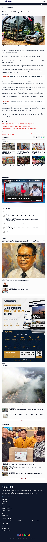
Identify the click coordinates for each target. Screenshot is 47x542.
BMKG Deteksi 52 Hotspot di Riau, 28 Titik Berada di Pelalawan (19, 223)
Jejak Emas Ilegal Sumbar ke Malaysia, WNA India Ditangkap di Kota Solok (25, 473)
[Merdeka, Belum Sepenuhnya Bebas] (5, 285)
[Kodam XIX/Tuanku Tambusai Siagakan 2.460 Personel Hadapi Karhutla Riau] (5, 410)
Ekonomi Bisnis (5, 9)
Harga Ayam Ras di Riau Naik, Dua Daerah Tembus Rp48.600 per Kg (8, 152)
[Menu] (3, 1)
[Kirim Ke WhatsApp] (44, 137)
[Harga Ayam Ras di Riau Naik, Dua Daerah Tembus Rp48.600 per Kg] (8, 146)
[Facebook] (18, 535)
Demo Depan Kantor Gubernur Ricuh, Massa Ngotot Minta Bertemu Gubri (11, 133)
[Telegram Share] (41, 137)
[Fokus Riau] (8, 1)
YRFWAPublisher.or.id (6, 530)
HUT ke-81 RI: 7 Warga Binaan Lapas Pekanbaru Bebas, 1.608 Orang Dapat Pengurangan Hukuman (22, 228)
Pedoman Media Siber (6, 506)
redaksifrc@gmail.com (8, 496)
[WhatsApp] (25, 535)
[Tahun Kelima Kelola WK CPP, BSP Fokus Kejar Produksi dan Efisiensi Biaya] (38, 146)
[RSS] (29, 535)
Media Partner (5, 515)
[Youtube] (23, 535)
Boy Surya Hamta (7, 13)
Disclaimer (4, 513)
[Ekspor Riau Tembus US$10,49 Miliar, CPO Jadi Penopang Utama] (8, 159)
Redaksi (3, 503)
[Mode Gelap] (42, 1)
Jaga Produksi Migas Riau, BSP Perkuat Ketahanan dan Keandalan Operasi (18, 123)
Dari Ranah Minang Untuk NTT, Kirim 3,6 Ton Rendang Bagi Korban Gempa (22, 211)
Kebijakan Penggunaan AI (7, 508)
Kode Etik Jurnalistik (6, 505)
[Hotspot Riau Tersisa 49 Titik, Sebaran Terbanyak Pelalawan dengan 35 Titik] (5, 415)
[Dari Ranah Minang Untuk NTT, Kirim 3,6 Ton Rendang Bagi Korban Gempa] (23, 444)
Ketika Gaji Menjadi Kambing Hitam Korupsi (18, 289)
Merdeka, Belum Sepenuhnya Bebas (17, 283)
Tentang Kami (5, 501)
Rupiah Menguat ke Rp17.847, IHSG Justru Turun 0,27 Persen (38, 165)
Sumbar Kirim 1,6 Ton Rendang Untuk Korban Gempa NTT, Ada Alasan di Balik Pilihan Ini (26, 468)
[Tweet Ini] (37, 137)
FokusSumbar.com (6, 525)
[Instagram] (20, 535)
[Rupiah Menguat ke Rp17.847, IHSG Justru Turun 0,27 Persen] (38, 159)
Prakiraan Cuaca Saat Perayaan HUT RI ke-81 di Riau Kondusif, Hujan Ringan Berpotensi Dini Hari (22, 220)
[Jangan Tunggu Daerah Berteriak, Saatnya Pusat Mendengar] (23, 260)
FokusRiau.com (5, 523)
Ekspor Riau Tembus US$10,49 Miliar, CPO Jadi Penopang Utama (16, 126)
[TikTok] (27, 535)
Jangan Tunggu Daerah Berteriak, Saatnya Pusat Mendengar (15, 280)
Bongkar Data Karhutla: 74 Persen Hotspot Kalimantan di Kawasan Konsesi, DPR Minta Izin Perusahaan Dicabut (22, 405)
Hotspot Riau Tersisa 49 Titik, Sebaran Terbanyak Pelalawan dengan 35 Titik (26, 414)
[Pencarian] (44, 1)
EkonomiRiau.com (5, 526)
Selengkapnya (23, 294)
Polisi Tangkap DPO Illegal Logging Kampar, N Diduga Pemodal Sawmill (21, 215)
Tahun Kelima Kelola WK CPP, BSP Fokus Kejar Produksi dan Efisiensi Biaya (18, 124)
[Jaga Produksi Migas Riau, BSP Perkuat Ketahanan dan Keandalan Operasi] (23, 146)
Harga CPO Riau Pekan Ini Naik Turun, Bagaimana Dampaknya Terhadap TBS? (19, 128)
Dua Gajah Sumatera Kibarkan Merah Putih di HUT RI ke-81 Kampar (20, 232)
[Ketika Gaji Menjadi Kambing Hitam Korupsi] (5, 290)
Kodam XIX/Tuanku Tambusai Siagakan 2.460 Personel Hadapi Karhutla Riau (26, 409)
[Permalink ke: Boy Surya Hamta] (3, 14)
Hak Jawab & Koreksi (6, 510)
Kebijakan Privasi (5, 512)
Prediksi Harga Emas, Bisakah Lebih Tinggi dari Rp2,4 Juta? (35, 133)
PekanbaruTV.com (5, 528)
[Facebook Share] (34, 137)
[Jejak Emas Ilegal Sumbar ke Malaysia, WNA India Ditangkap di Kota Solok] (5, 474)
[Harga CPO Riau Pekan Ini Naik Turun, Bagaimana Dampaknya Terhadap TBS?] (23, 159)
